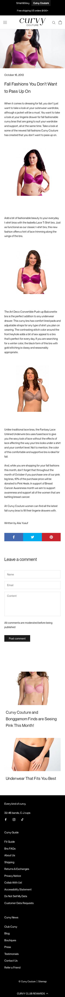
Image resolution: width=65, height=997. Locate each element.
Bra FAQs (10, 848)
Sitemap (42, 981)
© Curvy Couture (27, 981)
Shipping (9, 862)
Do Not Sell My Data (15, 896)
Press (7, 947)
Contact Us (11, 960)
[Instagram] (14, 819)
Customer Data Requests (19, 903)
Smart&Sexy (23, 3)
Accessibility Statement (18, 889)
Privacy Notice (12, 875)
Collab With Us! (13, 882)
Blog (7, 933)
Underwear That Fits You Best (31, 778)
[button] (32, 993)
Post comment (17, 638)
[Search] (53, 22)
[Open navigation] (5, 22)
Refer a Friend (12, 967)
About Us (9, 855)
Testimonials (11, 953)
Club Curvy (10, 926)
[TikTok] (22, 819)
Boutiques (10, 940)
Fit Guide (9, 841)
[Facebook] (5, 819)
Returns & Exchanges (16, 868)
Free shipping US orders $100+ (32, 10)
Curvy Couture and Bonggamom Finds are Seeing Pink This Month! (31, 719)
